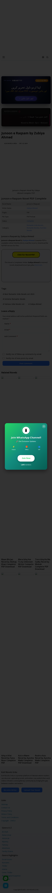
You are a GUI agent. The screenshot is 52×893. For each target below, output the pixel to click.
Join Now (26, 458)
